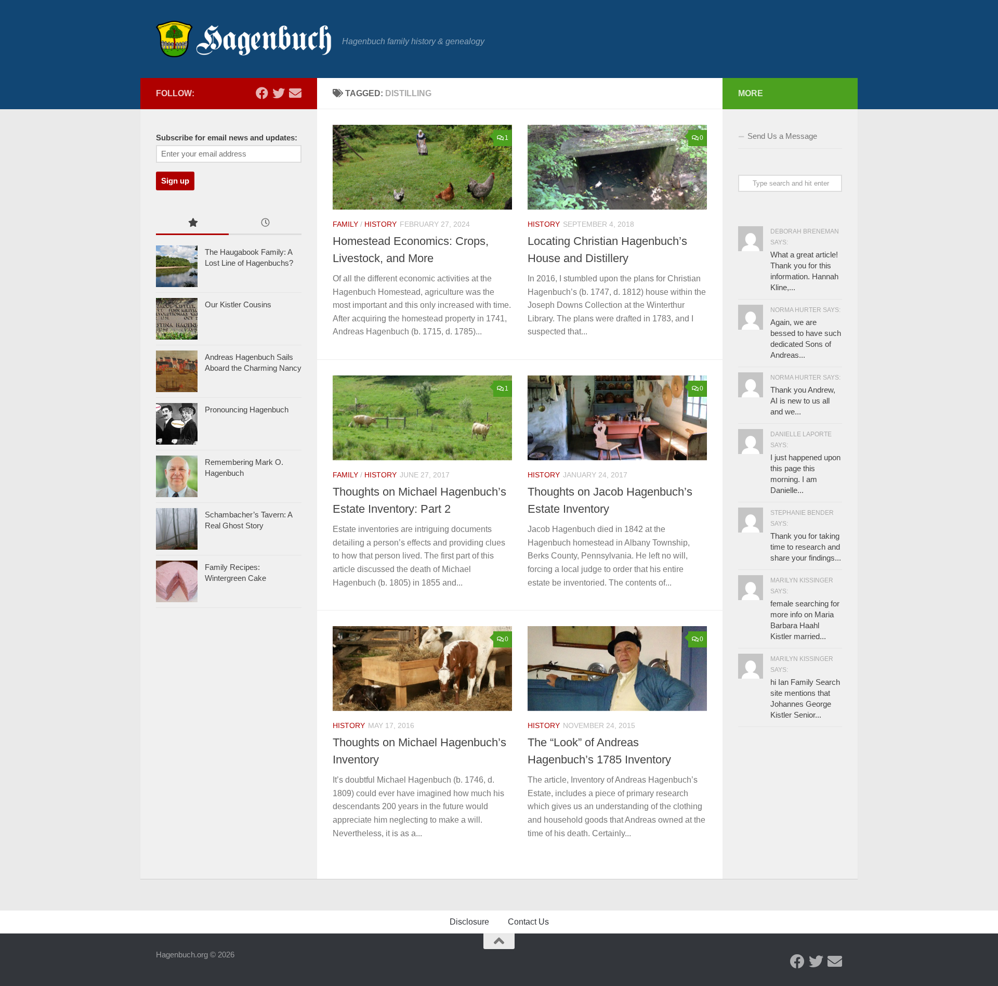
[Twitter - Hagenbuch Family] (278, 93)
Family (345, 224)
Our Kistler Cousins (238, 304)
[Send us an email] (295, 93)
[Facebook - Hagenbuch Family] (262, 93)
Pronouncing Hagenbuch (246, 409)
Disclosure (469, 921)
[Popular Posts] (192, 224)
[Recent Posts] (265, 224)
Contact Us (528, 921)
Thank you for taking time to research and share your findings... (805, 546)
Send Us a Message (782, 136)
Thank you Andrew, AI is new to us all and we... (802, 400)
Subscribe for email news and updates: (226, 138)
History (380, 224)
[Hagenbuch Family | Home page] (244, 39)
